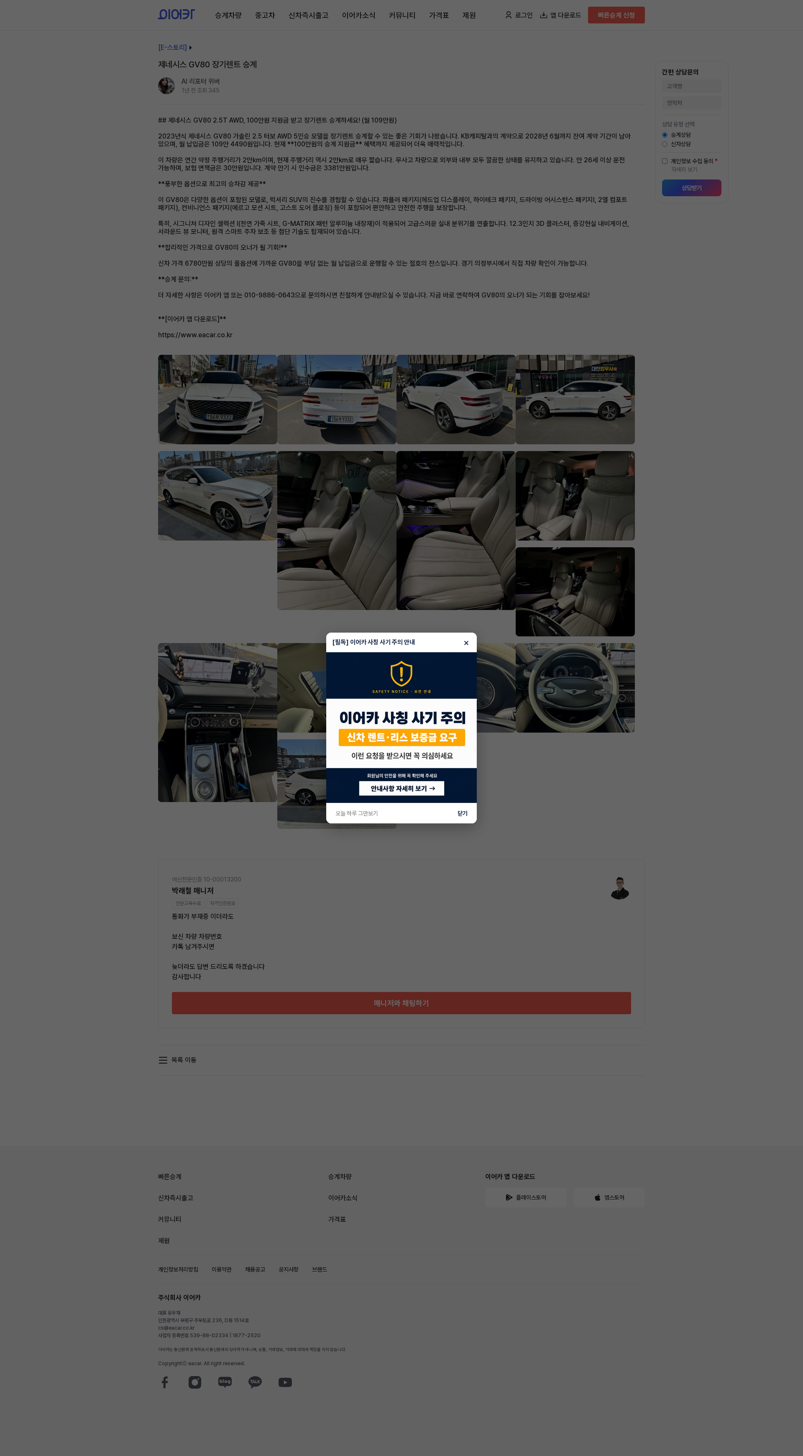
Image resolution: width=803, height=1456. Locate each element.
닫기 (463, 813)
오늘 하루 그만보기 (356, 813)
